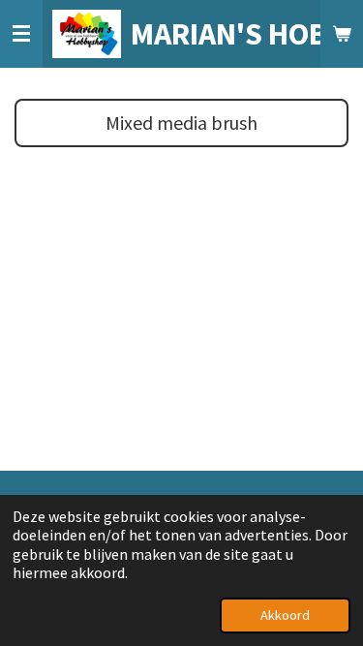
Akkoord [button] (285, 615)
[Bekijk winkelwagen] (341, 34)
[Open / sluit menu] (21, 34)
